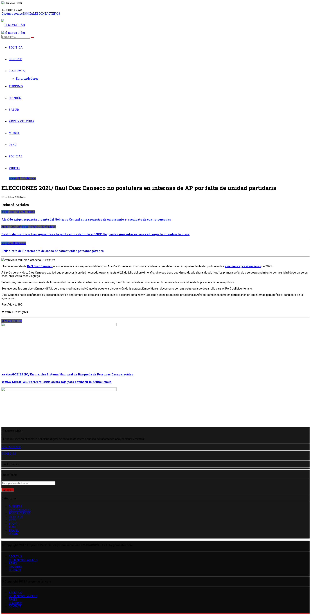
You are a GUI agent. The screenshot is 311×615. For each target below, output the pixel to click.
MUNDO (14, 133)
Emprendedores (27, 78)
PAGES (13, 563)
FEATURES (15, 566)
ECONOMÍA (17, 71)
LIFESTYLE (16, 516)
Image (12, 178)
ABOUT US (15, 556)
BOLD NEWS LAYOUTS (23, 560)
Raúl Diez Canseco (40, 266)
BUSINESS (15, 506)
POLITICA (16, 47)
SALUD (14, 109)
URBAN (13, 534)
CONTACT (15, 570)
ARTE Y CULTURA (21, 121)
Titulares (31, 178)
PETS (12, 520)
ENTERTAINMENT (20, 510)
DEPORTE (15, 59)
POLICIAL (15, 156)
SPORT (13, 523)
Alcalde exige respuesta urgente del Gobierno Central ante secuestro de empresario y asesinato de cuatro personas (86, 219)
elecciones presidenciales (243, 266)
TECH (12, 527)
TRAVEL (14, 530)
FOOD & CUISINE (19, 513)
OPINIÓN (15, 98)
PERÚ (13, 144)
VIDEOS (14, 168)
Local (11, 212)
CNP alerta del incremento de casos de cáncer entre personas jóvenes (52, 251)
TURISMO (16, 86)
